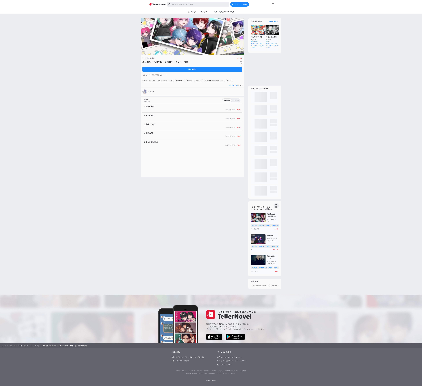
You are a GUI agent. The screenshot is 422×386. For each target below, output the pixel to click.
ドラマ (223, 364)
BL (218, 364)
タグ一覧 (184, 357)
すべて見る (272, 21)
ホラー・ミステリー (241, 361)
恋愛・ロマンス (221, 357)
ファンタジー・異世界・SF (225, 361)
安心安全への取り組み (217, 370)
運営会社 (233, 373)
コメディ (229, 364)
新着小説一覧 (176, 357)
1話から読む (192, 69)
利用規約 (178, 370)
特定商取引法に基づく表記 (231, 370)
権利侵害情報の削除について (193, 373)
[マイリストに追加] (240, 62)
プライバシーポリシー (223, 373)
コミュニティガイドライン (203, 370)
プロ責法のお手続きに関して (209, 373)
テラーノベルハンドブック (188, 370)
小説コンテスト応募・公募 (196, 357)
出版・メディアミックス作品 (180, 361)
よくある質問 (243, 370)
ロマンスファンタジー (234, 357)
